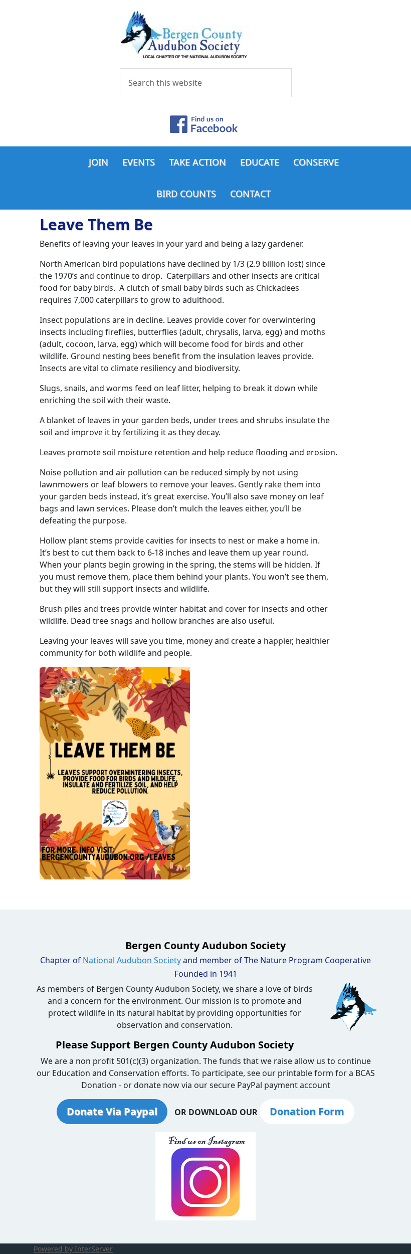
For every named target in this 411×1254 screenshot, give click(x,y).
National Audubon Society (132, 960)
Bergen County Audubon (205, 35)
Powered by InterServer (73, 1248)
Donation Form (307, 1111)
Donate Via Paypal (112, 1111)
